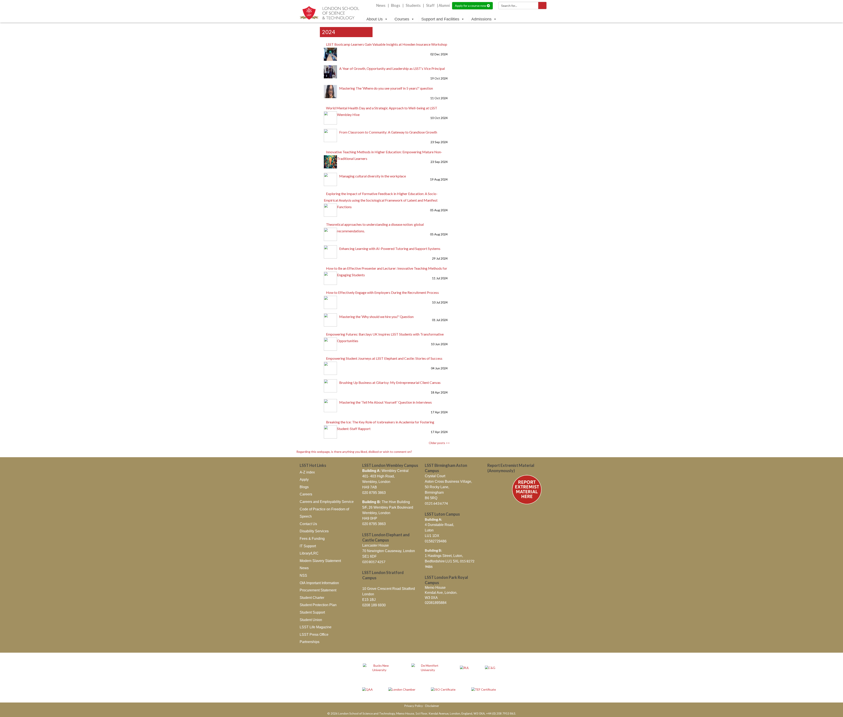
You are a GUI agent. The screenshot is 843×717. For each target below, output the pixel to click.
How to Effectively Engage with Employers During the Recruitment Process (382, 292)
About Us (374, 19)
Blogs (395, 5)
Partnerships (309, 642)
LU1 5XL (452, 561)
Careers (306, 494)
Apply (304, 479)
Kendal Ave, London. (441, 592)
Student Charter (312, 598)
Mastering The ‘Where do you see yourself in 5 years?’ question (386, 88)
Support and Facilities (440, 19)
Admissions (481, 19)
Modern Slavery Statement (320, 561)
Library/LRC (309, 553)
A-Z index (307, 472)
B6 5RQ (431, 498)
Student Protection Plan (318, 605)
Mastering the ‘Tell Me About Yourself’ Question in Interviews (385, 402)
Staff (430, 5)
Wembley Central (385, 471)
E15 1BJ (369, 599)
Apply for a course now (471, 5)
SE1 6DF (369, 556)
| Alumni (443, 5)
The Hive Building (386, 502)
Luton (429, 530)
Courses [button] (401, 19)
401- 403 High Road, (378, 476)
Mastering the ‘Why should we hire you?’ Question (376, 316)
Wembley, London (376, 482)
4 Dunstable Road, (439, 525)
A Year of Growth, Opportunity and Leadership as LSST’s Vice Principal (392, 68)
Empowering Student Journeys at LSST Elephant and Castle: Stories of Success (384, 358)
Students (413, 5)
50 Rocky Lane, (437, 487)
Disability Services (314, 531)
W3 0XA (431, 598)
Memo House (435, 587)
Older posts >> (439, 443)
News (380, 5)
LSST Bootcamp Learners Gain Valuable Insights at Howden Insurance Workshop (386, 44)
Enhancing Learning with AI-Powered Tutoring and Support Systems (389, 248)
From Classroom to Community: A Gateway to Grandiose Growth (388, 132)
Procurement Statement (318, 590)
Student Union (311, 620)
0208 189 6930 (374, 605)
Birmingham (434, 492)
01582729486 (436, 541)
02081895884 (436, 603)
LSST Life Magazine (315, 627)
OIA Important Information (319, 583)
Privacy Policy (413, 706)
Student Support (312, 612)
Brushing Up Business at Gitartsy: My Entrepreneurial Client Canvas (390, 382)
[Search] (542, 5)
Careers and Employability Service (327, 502)
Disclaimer (432, 706)
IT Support (308, 546)
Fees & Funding (312, 538)
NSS (303, 575)
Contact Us (308, 524)
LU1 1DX (432, 536)
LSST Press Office (314, 634)
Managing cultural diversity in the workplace (372, 176)
